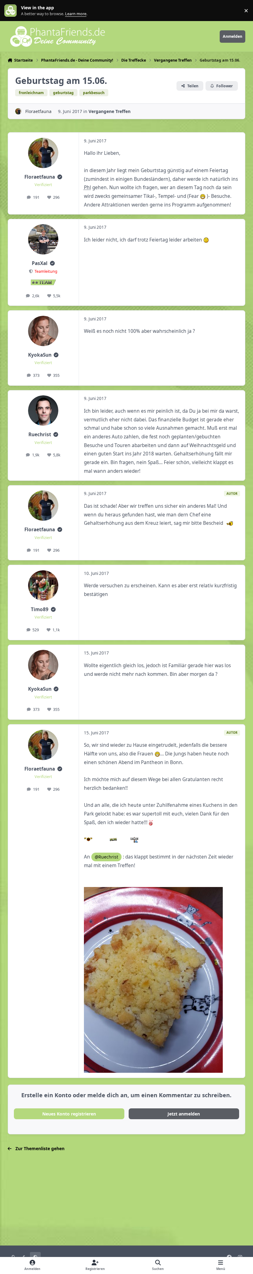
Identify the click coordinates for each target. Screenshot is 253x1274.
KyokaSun (40, 355)
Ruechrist (39, 434)
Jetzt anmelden (184, 1114)
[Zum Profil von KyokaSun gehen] (43, 331)
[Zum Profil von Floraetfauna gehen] (18, 111)
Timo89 (39, 609)
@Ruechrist (106, 857)
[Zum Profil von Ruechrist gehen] (43, 410)
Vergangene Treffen (110, 111)
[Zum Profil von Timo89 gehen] (43, 585)
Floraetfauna (38, 111)
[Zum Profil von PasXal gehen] (43, 239)
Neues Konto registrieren (69, 1114)
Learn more (12, 11)
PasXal (40, 263)
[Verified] (59, 176)
